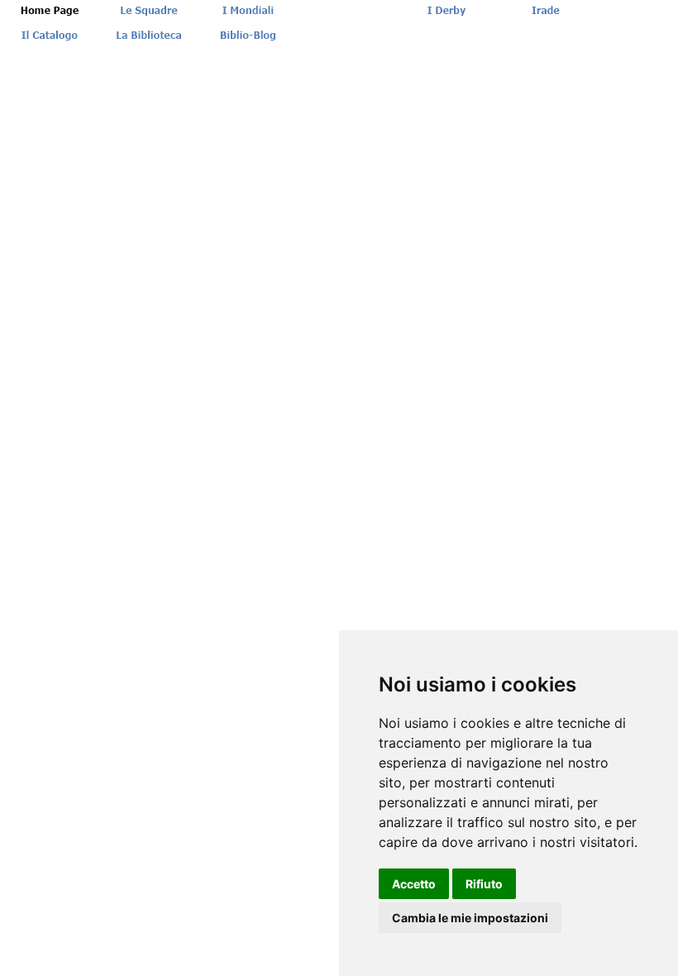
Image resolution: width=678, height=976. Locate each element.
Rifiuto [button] (484, 884)
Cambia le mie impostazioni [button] (470, 918)
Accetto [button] (414, 884)
